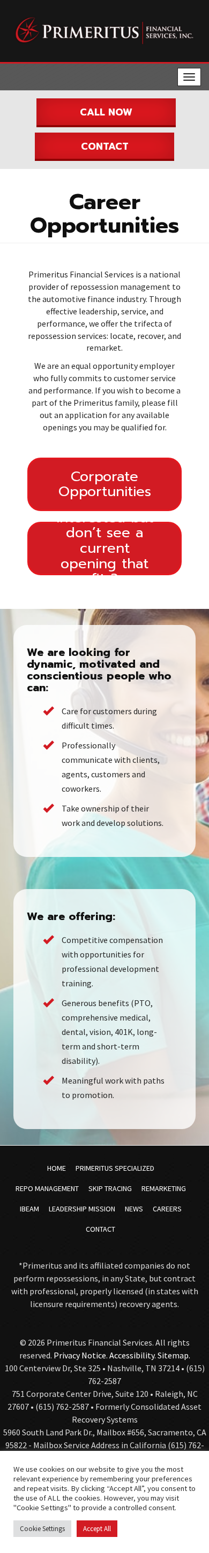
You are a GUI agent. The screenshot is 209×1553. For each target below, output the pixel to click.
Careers (167, 1209)
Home (56, 1168)
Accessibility (131, 1355)
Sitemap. (174, 1355)
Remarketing (163, 1188)
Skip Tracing (110, 1188)
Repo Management (47, 1188)
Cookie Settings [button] (42, 1528)
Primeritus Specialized (115, 1168)
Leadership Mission (82, 1209)
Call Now (106, 112)
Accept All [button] (97, 1528)
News (134, 1209)
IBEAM (29, 1209)
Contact (105, 146)
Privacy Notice (80, 1355)
